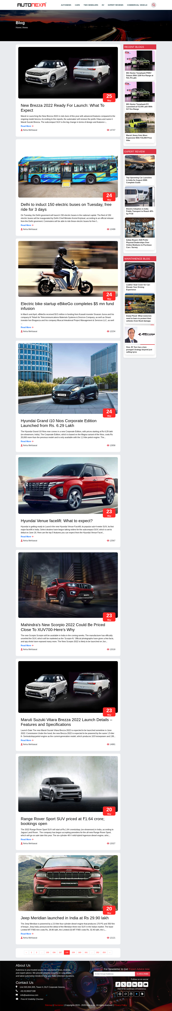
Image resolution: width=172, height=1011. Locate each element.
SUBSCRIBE (143, 974)
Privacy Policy (120, 1005)
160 (79, 952)
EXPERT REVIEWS (115, 5)
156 (54, 952)
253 (104, 952)
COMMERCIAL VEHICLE (137, 5)
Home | (22, 27)
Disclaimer (58, 1005)
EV (103, 5)
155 (47, 952)
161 (86, 952)
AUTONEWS (66, 5)
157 (60, 952)
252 (97, 952)
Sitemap (49, 1005)
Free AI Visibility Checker (32, 999)
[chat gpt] (120, 993)
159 (73, 952)
